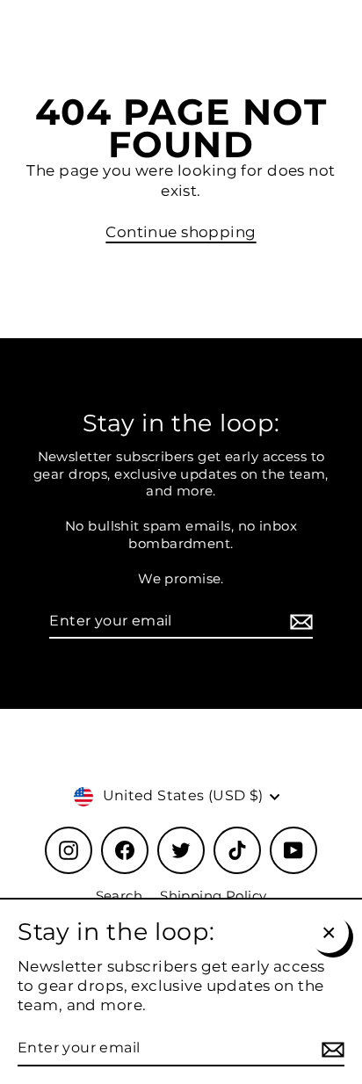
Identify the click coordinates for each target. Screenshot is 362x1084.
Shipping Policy (213, 895)
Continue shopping (180, 232)
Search (119, 895)
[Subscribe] (299, 622)
